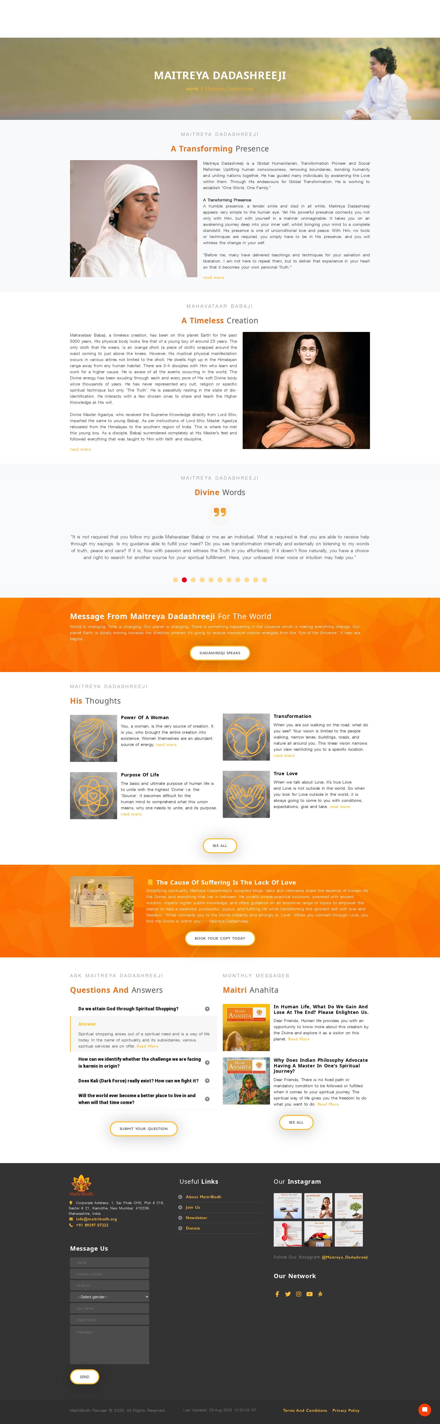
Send (84, 1363)
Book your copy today (220, 925)
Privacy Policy (346, 1396)
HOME (192, 89)
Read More (147, 1032)
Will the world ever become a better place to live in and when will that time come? (137, 1085)
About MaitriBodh (204, 1183)
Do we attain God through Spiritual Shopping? (128, 995)
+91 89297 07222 (92, 1211)
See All (220, 832)
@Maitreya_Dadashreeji (345, 1243)
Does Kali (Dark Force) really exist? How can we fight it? (138, 1067)
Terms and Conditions (305, 1396)
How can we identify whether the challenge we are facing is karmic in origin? (139, 1049)
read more (213, 277)
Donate (193, 1214)
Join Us (193, 1193)
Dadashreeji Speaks (220, 639)
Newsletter (196, 1204)
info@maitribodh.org (96, 1205)
